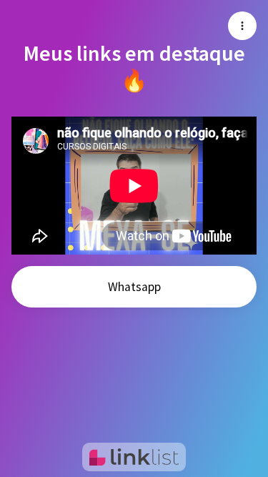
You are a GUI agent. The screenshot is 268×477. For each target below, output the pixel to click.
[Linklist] (134, 457)
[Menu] (242, 25)
